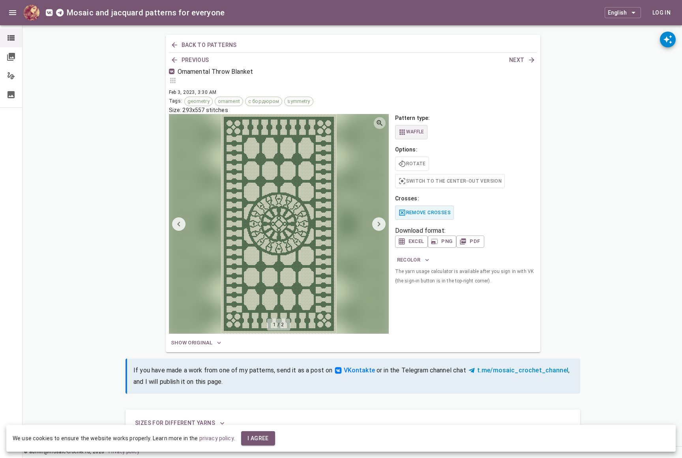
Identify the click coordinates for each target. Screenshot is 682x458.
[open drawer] (13, 13)
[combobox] (623, 12)
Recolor (409, 260)
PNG (446, 241)
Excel (416, 241)
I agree (258, 438)
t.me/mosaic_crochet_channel (522, 370)
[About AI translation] (668, 39)
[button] (11, 37)
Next (517, 60)
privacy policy (216, 438)
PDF (475, 241)
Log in (661, 12)
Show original (192, 343)
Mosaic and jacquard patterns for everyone (146, 12)
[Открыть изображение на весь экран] (380, 123)
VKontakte (359, 370)
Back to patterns (209, 45)
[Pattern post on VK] (173, 71)
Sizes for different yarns (175, 423)
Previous (195, 60)
